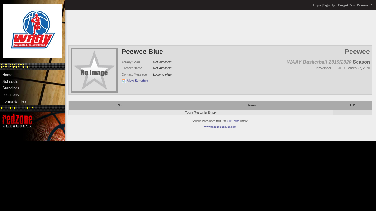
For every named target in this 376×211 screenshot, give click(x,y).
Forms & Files (14, 101)
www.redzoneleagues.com (220, 126)
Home (7, 75)
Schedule (10, 81)
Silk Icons (233, 121)
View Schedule (137, 80)
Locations (10, 94)
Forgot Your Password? (355, 5)
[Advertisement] (175, 27)
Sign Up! (329, 5)
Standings (10, 88)
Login (317, 5)
